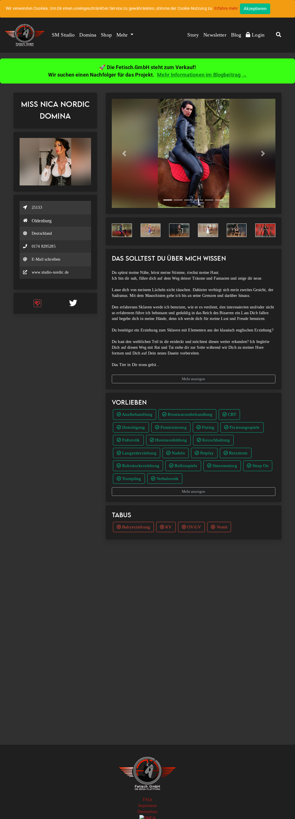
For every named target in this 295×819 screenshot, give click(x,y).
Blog (236, 35)
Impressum (147, 805)
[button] (278, 35)
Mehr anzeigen (193, 379)
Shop (106, 35)
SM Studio (63, 35)
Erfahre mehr (226, 8)
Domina (87, 35)
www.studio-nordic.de (50, 272)
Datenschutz (147, 811)
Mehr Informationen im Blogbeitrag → (202, 75)
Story (193, 35)
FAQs (147, 799)
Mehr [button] (122, 35)
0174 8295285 (44, 246)
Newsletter (214, 35)
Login (257, 35)
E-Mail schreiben (46, 259)
